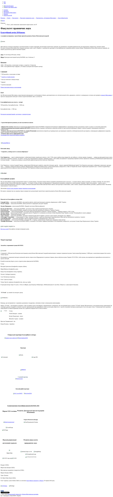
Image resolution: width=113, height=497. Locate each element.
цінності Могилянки (106, 95)
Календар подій (8, 15)
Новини (6, 14)
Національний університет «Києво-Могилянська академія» (23, 494)
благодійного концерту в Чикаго (35, 480)
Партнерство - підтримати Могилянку (46, 18)
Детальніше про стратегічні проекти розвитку (13, 135)
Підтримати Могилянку (10, 12)
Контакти (6, 11)
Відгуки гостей (5, 229)
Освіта (8, 18)
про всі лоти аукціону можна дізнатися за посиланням (21, 188)
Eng (5, 2)
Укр (5, 3)
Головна (6, 10)
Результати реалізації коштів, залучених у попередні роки (16, 114)
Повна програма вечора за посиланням (11, 87)
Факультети (15, 18)
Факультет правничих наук (27, 18)
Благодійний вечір (63, 18)
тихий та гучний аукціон (8, 77)
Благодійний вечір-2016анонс (13, 32)
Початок (3, 18)
